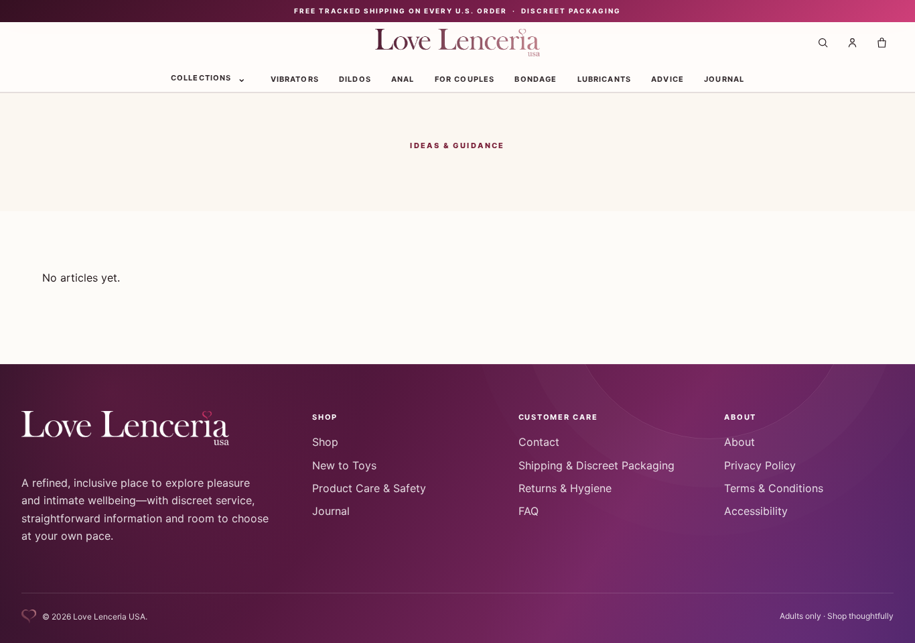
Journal (724, 78)
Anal (403, 78)
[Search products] (823, 43)
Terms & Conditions (773, 488)
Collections (201, 77)
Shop (325, 442)
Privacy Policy (760, 465)
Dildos (355, 78)
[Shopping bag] (881, 43)
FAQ (528, 511)
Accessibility (756, 511)
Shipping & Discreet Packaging (596, 465)
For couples (465, 78)
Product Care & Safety (369, 488)
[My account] (852, 43)
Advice (667, 78)
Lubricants (604, 78)
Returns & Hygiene (565, 488)
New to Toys (344, 465)
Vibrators (295, 78)
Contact (538, 442)
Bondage (535, 78)
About (739, 442)
